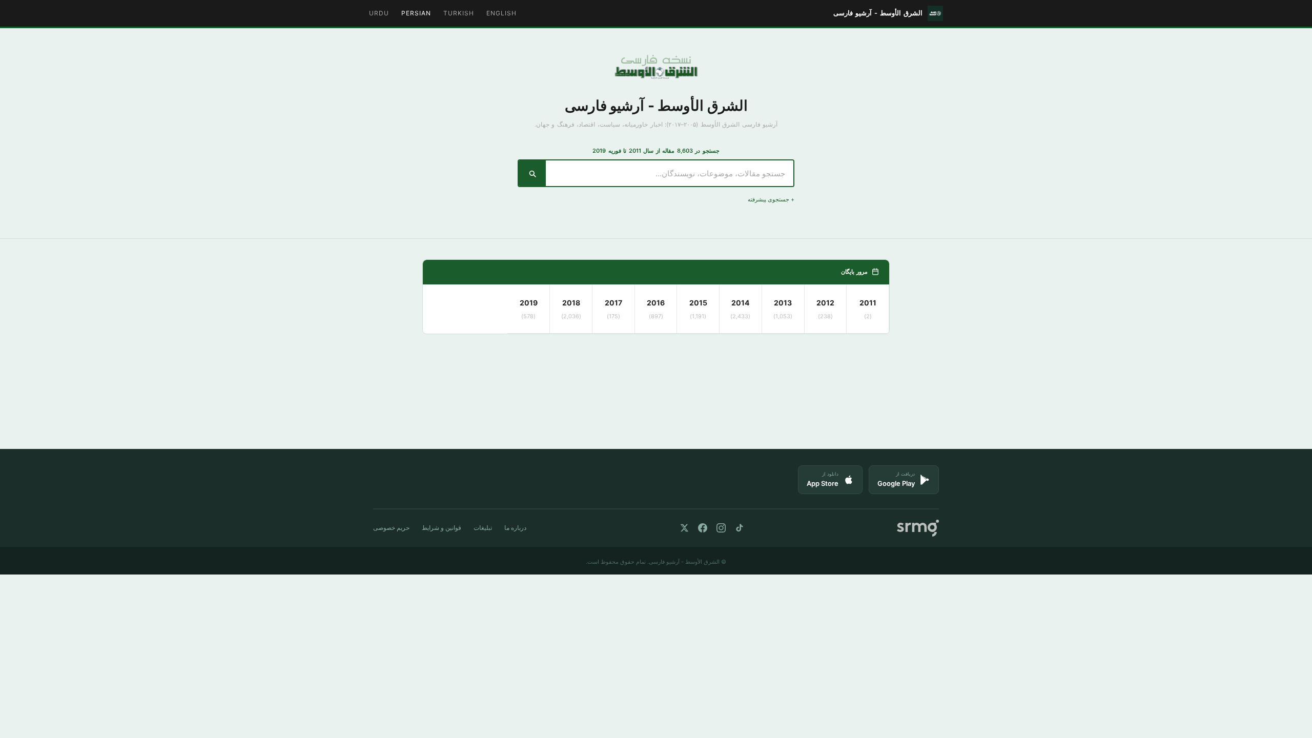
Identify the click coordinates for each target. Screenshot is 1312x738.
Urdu (379, 13)
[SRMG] (918, 528)
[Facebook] (702, 527)
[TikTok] (739, 527)
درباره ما (515, 527)
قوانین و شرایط (441, 527)
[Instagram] (721, 527)
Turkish (458, 13)
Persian (416, 13)
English (501, 13)
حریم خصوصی (391, 527)
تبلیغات (483, 527)
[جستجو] (532, 173)
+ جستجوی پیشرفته (771, 199)
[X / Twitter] (684, 527)
